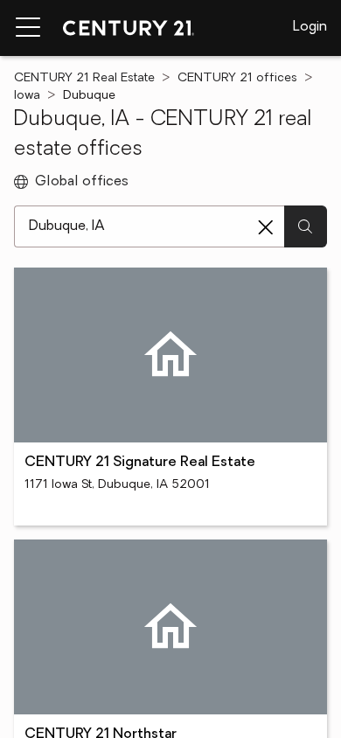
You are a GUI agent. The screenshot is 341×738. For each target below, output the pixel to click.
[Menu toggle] (28, 28)
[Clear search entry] (266, 227)
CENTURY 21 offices (237, 78)
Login (310, 27)
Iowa (27, 95)
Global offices (82, 182)
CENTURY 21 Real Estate (84, 78)
